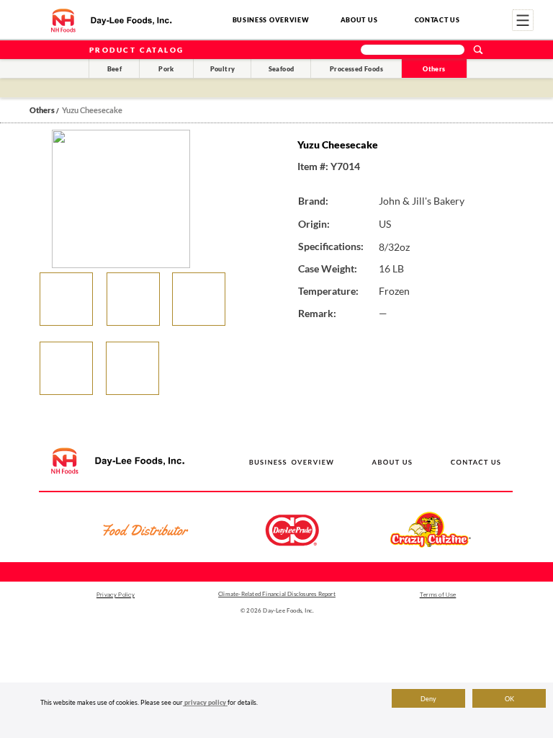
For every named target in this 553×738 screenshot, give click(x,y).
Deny (428, 699)
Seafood (282, 69)
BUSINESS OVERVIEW (271, 20)
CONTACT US (437, 20)
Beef (114, 69)
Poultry (222, 69)
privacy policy (205, 702)
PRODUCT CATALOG (136, 49)
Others (434, 69)
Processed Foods (356, 69)
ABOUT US (359, 20)
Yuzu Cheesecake (92, 110)
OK (509, 699)
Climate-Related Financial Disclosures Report (277, 593)
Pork (166, 69)
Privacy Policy (115, 595)
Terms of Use (438, 595)
